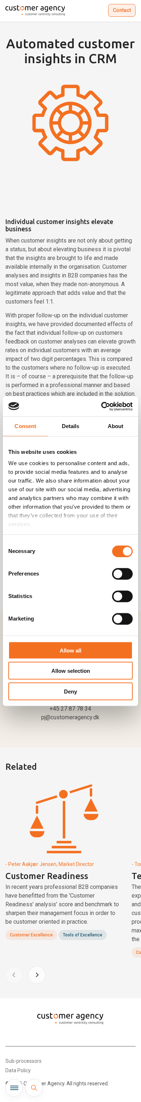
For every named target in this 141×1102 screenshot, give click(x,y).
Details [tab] (71, 426)
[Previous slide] (14, 975)
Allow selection (70, 671)
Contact (122, 10)
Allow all (70, 650)
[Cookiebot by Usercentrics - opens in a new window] (101, 406)
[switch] (122, 574)
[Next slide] (37, 975)
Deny (70, 691)
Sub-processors (23, 1061)
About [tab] (116, 426)
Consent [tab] (25, 426)
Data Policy (18, 1070)
